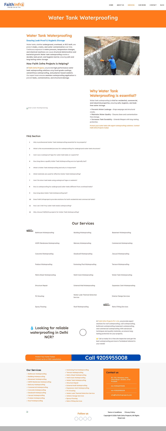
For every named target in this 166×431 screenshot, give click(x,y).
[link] (83, 142)
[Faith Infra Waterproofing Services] (14, 5)
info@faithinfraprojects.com (121, 395)
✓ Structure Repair (71, 383)
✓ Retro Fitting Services (73, 401)
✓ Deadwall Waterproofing (36, 393)
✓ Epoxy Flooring (71, 398)
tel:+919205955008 (118, 390)
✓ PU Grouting (70, 391)
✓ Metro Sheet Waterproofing (75, 375)
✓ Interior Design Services (74, 396)
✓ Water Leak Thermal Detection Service (80, 393)
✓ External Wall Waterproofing (76, 385)
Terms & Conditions (115, 412)
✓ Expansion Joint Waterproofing (77, 388)
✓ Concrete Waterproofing (36, 390)
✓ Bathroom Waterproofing (36, 374)
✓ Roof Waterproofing (35, 401)
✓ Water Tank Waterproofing (75, 380)
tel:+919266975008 (118, 386)
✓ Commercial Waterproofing (37, 387)
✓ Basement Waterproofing (36, 379)
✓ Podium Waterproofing (36, 398)
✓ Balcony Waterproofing (36, 384)
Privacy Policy (130, 412)
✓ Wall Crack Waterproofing (75, 378)
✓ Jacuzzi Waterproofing (36, 395)
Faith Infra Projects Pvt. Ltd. (108, 321)
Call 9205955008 (106, 357)
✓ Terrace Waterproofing (74, 372)
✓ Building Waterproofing (36, 376)
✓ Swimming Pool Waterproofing (77, 370)
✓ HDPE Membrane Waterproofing (39, 382)
